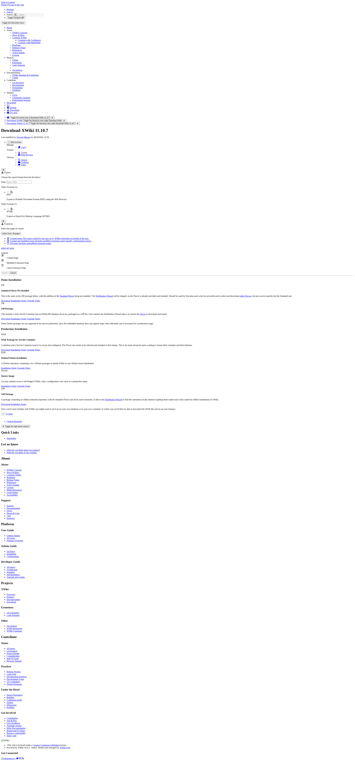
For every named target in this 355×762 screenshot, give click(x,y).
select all (5, 248)
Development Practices (17, 677)
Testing (10, 702)
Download (11, 102)
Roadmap (16, 45)
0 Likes (9, 414)
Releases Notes (19, 48)
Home (9, 28)
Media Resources (14, 490)
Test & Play (12, 721)
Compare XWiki (19, 38)
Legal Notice (12, 492)
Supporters (11, 438)
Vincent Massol (23, 137)
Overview (11, 594)
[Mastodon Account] (8, 758)
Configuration (13, 556)
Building (10, 697)
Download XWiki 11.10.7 (18, 123)
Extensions (17, 62)
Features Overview (15, 540)
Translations (17, 87)
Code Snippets (18, 65)
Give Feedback (13, 723)
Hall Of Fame (13, 658)
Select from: (11, 234)
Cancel (13, 273)
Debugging (12, 705)
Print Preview (27, 155)
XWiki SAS (65, 747)
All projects (17, 70)
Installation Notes (18, 301)
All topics (11, 538)
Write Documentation (16, 728)
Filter (3, 182)
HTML (10, 211)
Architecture (12, 569)
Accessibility (12, 495)
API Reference (13, 574)
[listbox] (177, 202)
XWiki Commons (14, 631)
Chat (9, 516)
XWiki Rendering (14, 628)
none (11, 248)
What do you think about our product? (23, 450)
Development (18, 85)
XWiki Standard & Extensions (25, 75)
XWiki (15, 60)
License (15, 55)
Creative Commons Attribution (46, 745)
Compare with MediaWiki (29, 43)
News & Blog (18, 35)
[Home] (8, 117)
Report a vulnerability (16, 733)
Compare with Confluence (29, 40)
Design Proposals (14, 684)
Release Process (14, 672)
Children (25, 162)
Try (8, 105)
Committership (13, 656)
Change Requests (14, 421)
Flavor (143, 314)
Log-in (10, 12)
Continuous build (14, 700)
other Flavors (245, 296)
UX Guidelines (13, 682)
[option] (180, 196)
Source (24, 160)
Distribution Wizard (104, 296)
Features (10, 597)
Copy (23, 147)
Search (10, 14)
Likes (23, 165)
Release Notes (13, 480)
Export (24, 152)
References (17, 50)
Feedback (16, 90)
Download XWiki (14, 120)
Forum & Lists (13, 513)
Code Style (11, 674)
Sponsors (11, 518)
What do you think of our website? (22, 452)
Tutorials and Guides (16, 577)
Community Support (21, 97)
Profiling (10, 707)
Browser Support (14, 661)
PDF (9, 194)
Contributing (12, 718)
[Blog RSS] (22, 758)
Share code (11, 736)
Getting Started (13, 535)
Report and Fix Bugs (16, 731)
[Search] (15, 14)
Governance (12, 651)
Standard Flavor (67, 296)
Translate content (14, 726)
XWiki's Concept (19, 33)
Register (10, 9)
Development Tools (15, 679)
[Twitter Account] (17, 758)
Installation (11, 554)
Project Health (13, 653)
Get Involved (18, 82)
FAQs (14, 95)
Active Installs (18, 53)
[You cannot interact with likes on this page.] (3, 414)
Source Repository (15, 695)
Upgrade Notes (33, 301)
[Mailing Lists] (20, 758)
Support (10, 506)
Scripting (11, 572)
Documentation (13, 508)
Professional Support (21, 100)
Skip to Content (8, 2)
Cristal (15, 77)
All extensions (13, 613)
